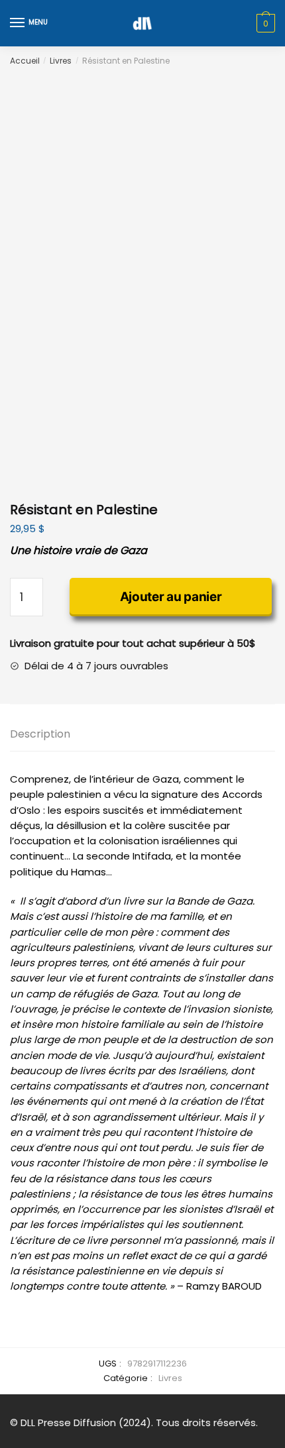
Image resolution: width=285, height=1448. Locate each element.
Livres (61, 60)
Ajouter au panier (171, 596)
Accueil (25, 60)
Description (40, 734)
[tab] (142, 735)
